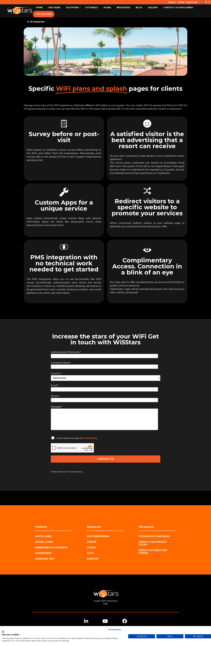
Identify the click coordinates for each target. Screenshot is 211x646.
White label (43, 536)
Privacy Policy (90, 438)
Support (93, 558)
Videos (91, 542)
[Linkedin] (86, 621)
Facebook (172, 2)
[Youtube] (105, 621)
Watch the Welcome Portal (153, 551)
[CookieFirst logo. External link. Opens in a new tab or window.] (3, 631)
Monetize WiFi (44, 558)
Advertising (43, 553)
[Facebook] (124, 621)
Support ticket (191, 2)
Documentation (98, 536)
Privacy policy (115, 629)
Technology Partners (154, 536)
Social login (44, 542)
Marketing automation (51, 547)
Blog (90, 553)
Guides (91, 547)
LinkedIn (181, 2)
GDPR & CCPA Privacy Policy (153, 543)
